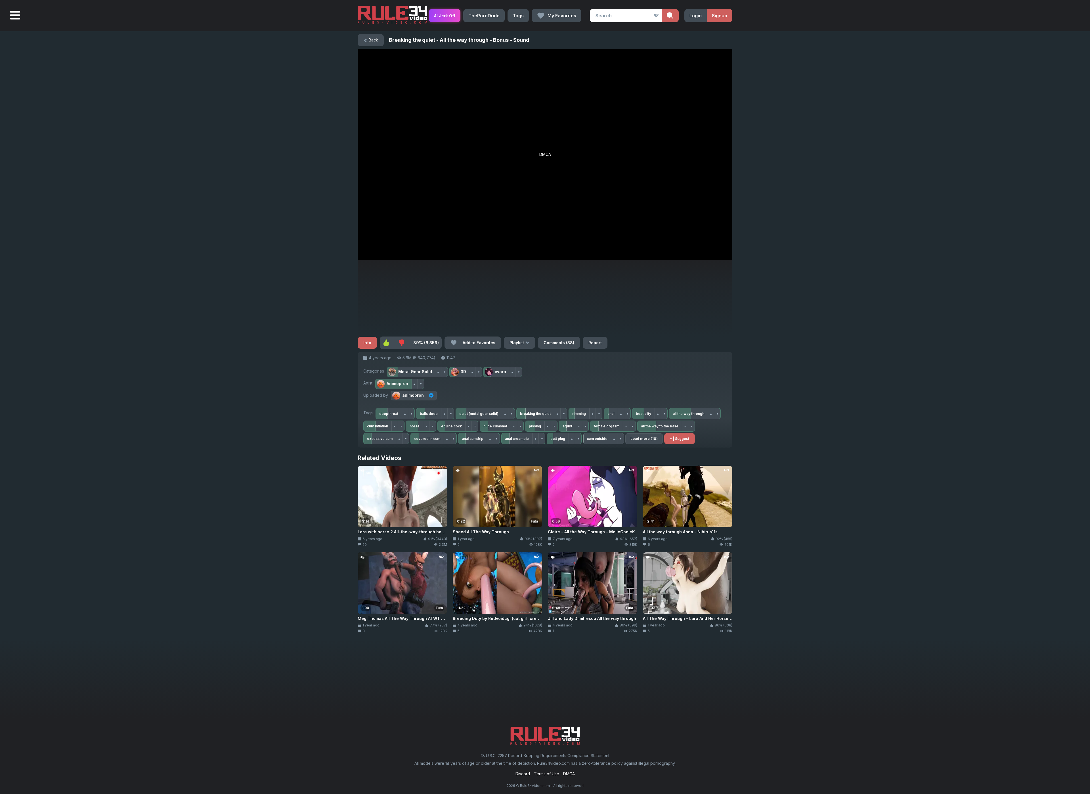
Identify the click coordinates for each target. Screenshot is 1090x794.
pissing (535, 426)
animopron (413, 395)
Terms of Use (546, 773)
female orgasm (606, 426)
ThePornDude (484, 15)
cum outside (597, 438)
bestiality (643, 413)
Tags (518, 15)
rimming (579, 413)
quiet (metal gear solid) (478, 413)
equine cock (451, 426)
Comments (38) (559, 342)
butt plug (557, 438)
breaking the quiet (535, 413)
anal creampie (517, 438)
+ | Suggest (679, 438)
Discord (522, 773)
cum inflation (377, 426)
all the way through (688, 413)
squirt (567, 426)
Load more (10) (644, 438)
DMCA (569, 773)
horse (415, 426)
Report (595, 342)
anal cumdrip (472, 438)
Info (367, 342)
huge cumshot (495, 426)
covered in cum (427, 438)
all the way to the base (659, 426)
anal (610, 413)
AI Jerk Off (444, 15)
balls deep (429, 413)
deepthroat (388, 413)
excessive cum (380, 438)
